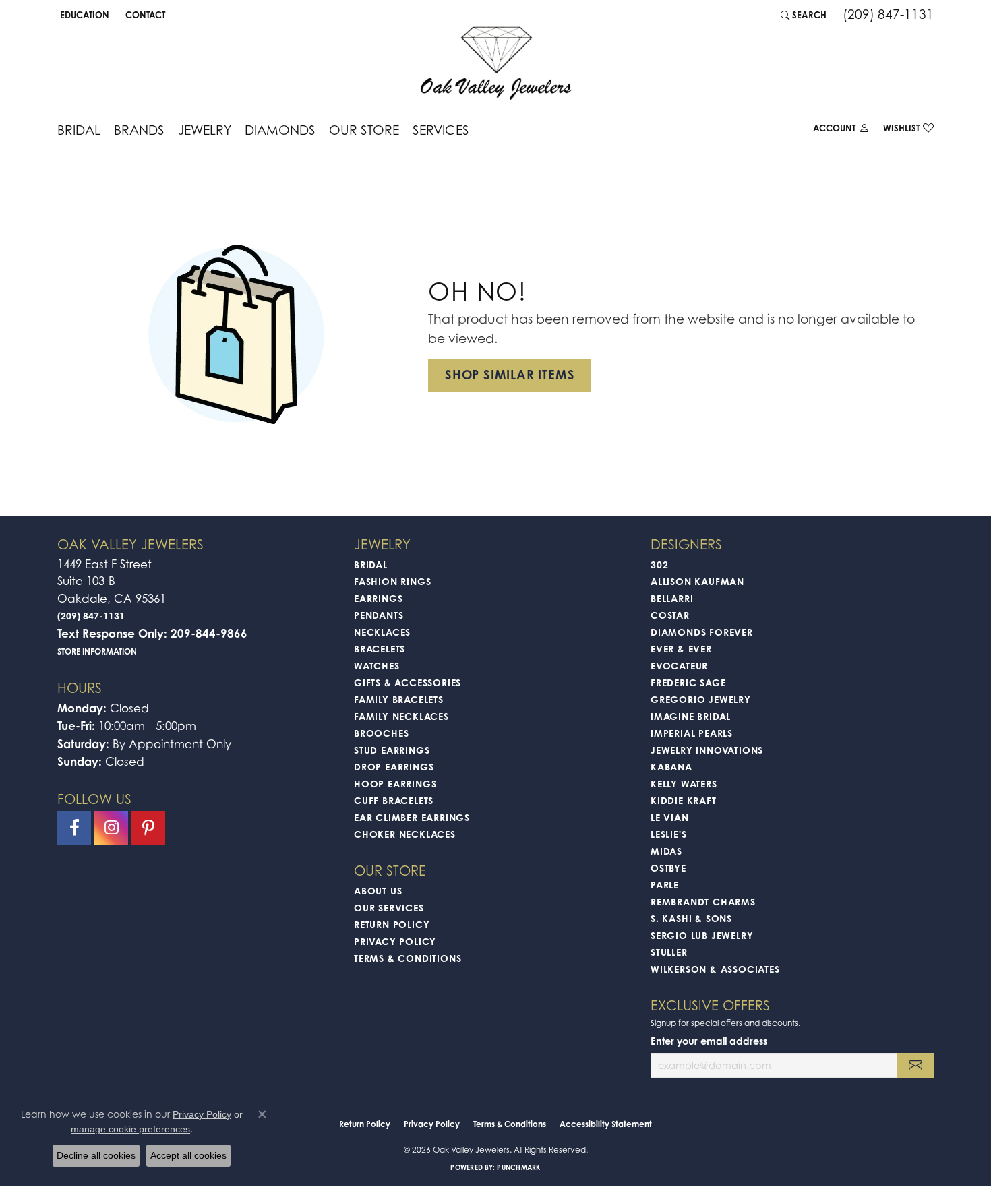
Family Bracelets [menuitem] (399, 699)
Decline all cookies (96, 1155)
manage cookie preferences (130, 1129)
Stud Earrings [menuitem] (391, 750)
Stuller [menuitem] (669, 952)
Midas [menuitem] (666, 851)
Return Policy (391, 924)
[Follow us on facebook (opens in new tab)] (74, 828)
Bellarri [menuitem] (672, 598)
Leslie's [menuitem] (668, 834)
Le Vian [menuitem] (670, 817)
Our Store (364, 130)
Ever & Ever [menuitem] (681, 649)
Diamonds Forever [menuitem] (702, 632)
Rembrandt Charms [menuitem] (703, 901)
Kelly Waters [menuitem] (684, 783)
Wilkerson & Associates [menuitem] (715, 969)
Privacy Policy (395, 941)
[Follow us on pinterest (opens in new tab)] (148, 828)
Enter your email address (709, 1041)
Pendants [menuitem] (378, 615)
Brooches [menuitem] (381, 733)
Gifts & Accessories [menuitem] (407, 682)
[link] (144, 14)
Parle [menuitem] (665, 884)
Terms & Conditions (407, 958)
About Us (378, 890)
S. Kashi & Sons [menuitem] (691, 918)
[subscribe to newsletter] (915, 1065)
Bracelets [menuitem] (379, 649)
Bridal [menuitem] (371, 564)
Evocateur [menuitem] (679, 665)
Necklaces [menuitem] (382, 632)
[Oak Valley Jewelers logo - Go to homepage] (496, 63)
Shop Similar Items (509, 374)
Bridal (78, 130)
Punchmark (518, 1167)
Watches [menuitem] (377, 665)
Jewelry (204, 130)
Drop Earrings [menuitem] (393, 766)
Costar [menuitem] (670, 615)
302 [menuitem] (659, 564)
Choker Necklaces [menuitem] (405, 834)
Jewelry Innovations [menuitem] (707, 750)
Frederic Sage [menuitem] (688, 682)
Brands (139, 130)
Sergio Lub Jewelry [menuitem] (702, 935)
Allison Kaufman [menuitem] (697, 581)
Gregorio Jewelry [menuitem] (701, 699)
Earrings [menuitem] (378, 598)
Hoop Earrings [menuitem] (395, 783)
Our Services (389, 907)
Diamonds (280, 130)
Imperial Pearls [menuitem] (692, 733)
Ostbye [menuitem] (668, 868)
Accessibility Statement (606, 1124)
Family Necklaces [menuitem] (401, 716)
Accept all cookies (188, 1155)
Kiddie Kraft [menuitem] (684, 800)
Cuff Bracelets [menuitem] (393, 800)
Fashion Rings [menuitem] (392, 581)
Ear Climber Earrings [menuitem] (412, 817)
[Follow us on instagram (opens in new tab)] (111, 828)
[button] (83, 14)
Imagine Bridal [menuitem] (691, 716)
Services (441, 130)
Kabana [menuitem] (671, 766)
